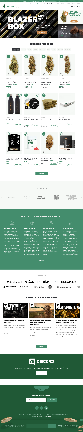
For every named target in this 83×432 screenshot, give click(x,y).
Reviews (73, 3)
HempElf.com (21, 414)
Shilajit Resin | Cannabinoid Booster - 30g (65, 159)
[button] (17, 6)
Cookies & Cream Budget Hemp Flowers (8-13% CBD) (48, 81)
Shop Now (41, 260)
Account (26, 414)
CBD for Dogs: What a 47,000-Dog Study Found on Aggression (40, 322)
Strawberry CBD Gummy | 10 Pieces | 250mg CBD (30, 159)
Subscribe (52, 399)
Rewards (63, 3)
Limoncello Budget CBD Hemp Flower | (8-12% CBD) (13, 81)
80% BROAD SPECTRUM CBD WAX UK (31, 120)
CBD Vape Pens (42, 49)
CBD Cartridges (67, 49)
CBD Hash (35, 49)
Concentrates (60, 49)
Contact (78, 3)
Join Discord (41, 373)
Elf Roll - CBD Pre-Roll (64, 119)
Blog (58, 3)
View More (42, 173)
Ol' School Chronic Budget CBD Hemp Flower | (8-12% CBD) (31, 81)
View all (41, 346)
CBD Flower (24, 49)
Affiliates (68, 3)
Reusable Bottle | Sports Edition (13, 119)
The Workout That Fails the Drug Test (14, 321)
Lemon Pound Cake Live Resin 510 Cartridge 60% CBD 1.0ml (14, 159)
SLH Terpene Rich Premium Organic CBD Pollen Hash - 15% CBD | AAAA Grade (48, 120)
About (35, 414)
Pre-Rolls (54, 49)
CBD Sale (29, 49)
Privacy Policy (57, 414)
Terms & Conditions (49, 414)
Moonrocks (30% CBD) (46, 158)
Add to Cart (18, 87)
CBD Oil (48, 49)
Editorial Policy (64, 414)
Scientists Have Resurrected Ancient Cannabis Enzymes (66, 321)
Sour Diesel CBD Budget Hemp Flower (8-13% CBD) (66, 81)
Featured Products (16, 49)
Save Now (42, 32)
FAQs (38, 414)
